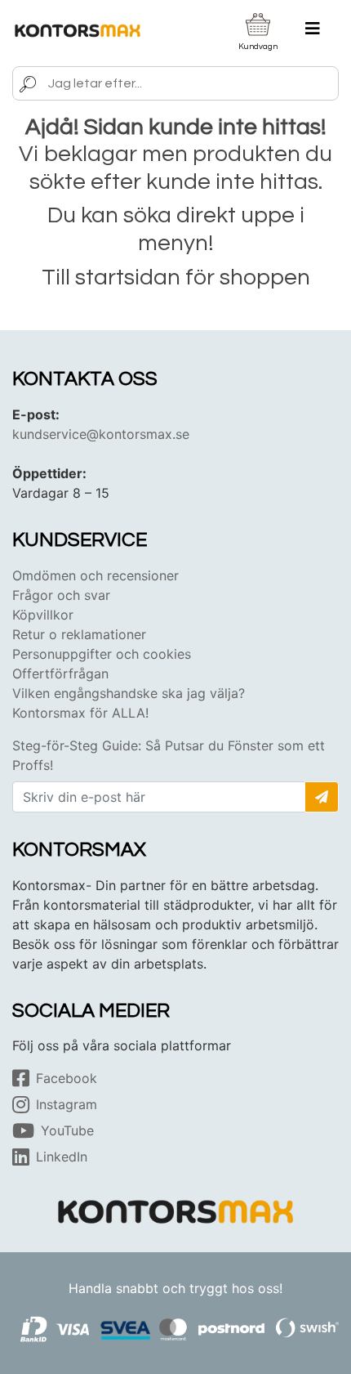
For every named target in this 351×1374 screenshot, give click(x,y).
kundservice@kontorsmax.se (100, 434)
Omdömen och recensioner (95, 575)
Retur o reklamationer (79, 634)
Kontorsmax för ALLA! (80, 713)
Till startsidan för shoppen (176, 277)
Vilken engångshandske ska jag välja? (128, 693)
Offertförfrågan (60, 673)
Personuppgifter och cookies (101, 654)
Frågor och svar (61, 595)
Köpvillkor (42, 614)
